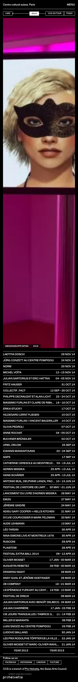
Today (69, 13)
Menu (71, 4)
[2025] (45, 13)
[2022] (42, 13)
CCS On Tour (54, 13)
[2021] (41, 13)
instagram (26, 662)
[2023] (43, 13)
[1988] (14, 13)
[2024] (44, 13)
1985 (7, 13)
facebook (10, 662)
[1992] (17, 13)
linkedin (40, 662)
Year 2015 (57, 650)
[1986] (12, 13)
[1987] (13, 13)
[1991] (16, 13)
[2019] (40, 13)
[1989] (15, 13)
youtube (54, 662)
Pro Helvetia (32, 669)
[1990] (16, 13)
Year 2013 (21, 650)
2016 (35, 346)
